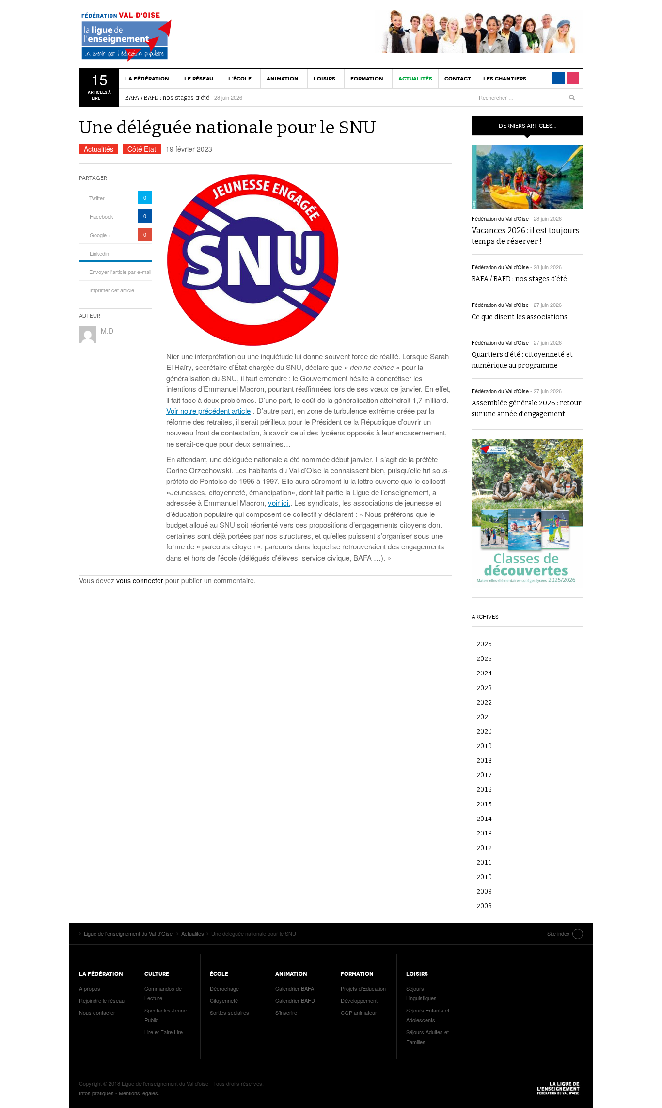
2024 (484, 673)
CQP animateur (359, 1012)
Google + (100, 235)
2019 (484, 745)
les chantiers (504, 78)
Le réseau (198, 78)
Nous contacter (97, 1012)
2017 (484, 775)
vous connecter (139, 580)
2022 (484, 702)
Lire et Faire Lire (163, 1032)
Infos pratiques (96, 1093)
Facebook (101, 216)
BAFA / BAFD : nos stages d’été (167, 98)
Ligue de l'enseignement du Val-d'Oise (559, 1088)
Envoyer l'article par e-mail (120, 271)
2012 (484, 847)
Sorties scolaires (229, 1012)
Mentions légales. (139, 1093)
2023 (484, 687)
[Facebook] (558, 78)
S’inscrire (286, 1012)
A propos (89, 988)
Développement (359, 1000)
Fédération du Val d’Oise (500, 218)
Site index (558, 933)
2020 (484, 731)
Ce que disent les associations (519, 317)
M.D (107, 331)
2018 (484, 760)
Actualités (415, 78)
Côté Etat (141, 149)
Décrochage (224, 988)
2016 (484, 789)
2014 (484, 818)
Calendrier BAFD (295, 1000)
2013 (484, 833)
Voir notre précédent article (208, 410)
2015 (484, 804)
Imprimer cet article (111, 290)
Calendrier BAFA (294, 988)
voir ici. (279, 503)
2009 (484, 891)
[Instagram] (573, 78)
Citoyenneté (224, 1000)
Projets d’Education (363, 988)
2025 (484, 658)
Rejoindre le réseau (102, 1000)
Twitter (97, 198)
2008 (484, 905)
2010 (484, 876)
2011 (484, 862)
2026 (484, 644)
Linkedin (99, 253)
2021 (484, 716)
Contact (457, 78)
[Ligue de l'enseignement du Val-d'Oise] (134, 39)
